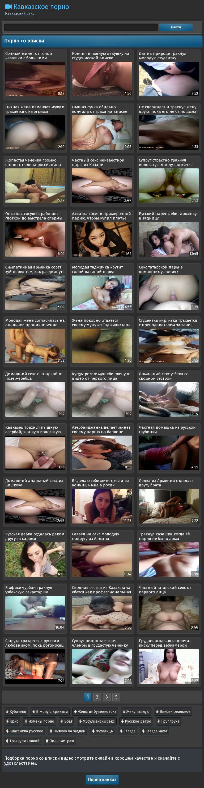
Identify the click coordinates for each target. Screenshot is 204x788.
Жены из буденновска (96, 711)
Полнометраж (61, 741)
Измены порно (40, 721)
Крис (13, 721)
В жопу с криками (51, 711)
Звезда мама (155, 731)
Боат (68, 721)
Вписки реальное (174, 711)
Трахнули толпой (23, 741)
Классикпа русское (25, 731)
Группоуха (169, 721)
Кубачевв (17, 711)
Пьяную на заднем (69, 731)
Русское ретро (137, 721)
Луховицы (104, 731)
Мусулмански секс (98, 721)
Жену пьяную (137, 711)
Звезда (128, 731)
